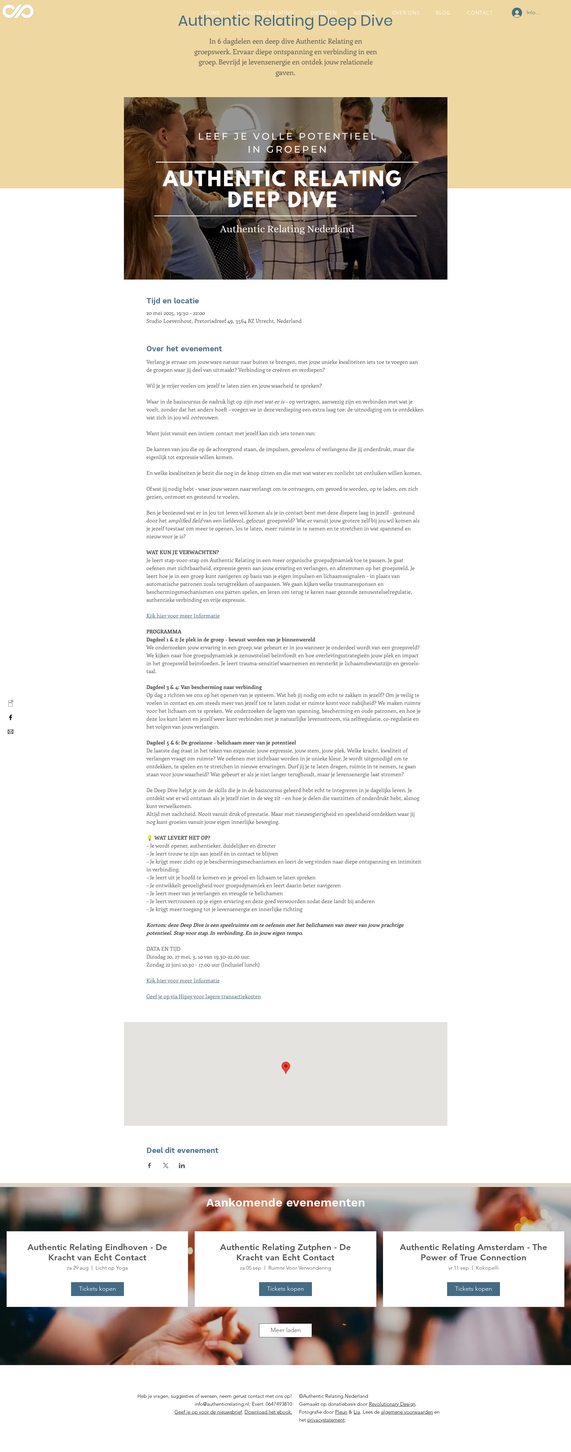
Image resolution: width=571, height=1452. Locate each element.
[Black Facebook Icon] (10, 717)
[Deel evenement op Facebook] (149, 1165)
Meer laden (286, 1330)
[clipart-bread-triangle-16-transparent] (10, 731)
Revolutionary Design (392, 1404)
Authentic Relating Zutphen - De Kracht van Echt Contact (285, 1252)
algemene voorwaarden (407, 1412)
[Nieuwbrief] (10, 703)
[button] (208, 1412)
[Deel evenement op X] (166, 1165)
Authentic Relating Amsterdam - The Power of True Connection (473, 1252)
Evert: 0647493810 (271, 1404)
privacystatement (326, 1420)
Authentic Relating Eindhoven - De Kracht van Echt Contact (97, 1252)
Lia (357, 1412)
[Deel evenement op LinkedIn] (182, 1165)
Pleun (341, 1412)
